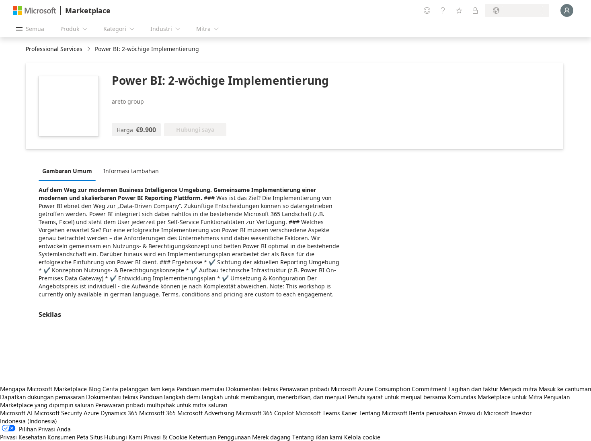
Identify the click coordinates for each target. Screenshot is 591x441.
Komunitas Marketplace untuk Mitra (495, 397)
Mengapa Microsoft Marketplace (43, 389)
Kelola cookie (362, 437)
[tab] (69, 171)
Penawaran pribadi (304, 389)
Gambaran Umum (67, 171)
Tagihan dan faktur (473, 389)
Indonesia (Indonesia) (28, 421)
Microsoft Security (58, 413)
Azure (91, 413)
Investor (521, 413)
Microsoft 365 (157, 413)
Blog (94, 389)
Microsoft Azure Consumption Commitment (389, 389)
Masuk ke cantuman (565, 389)
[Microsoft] (34, 10)
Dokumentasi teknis (252, 389)
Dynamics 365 (119, 413)
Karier (349, 413)
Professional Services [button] (54, 49)
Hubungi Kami (123, 437)
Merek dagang (271, 437)
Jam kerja (162, 389)
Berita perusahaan (433, 413)
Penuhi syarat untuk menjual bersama (397, 397)
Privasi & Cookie (165, 437)
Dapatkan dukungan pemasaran (42, 397)
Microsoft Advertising (205, 413)
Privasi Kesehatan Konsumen (37, 437)
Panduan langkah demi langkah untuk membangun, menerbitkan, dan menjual (243, 397)
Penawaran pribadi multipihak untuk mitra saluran (161, 405)
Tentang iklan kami (317, 437)
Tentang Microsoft (383, 413)
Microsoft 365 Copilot (265, 413)
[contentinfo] (89, 49)
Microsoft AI (16, 413)
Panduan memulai (200, 389)
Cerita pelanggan (125, 389)
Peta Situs (90, 437)
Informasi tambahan (131, 171)
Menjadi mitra (518, 389)
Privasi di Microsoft (483, 413)
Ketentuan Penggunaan (219, 437)
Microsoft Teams (318, 413)
